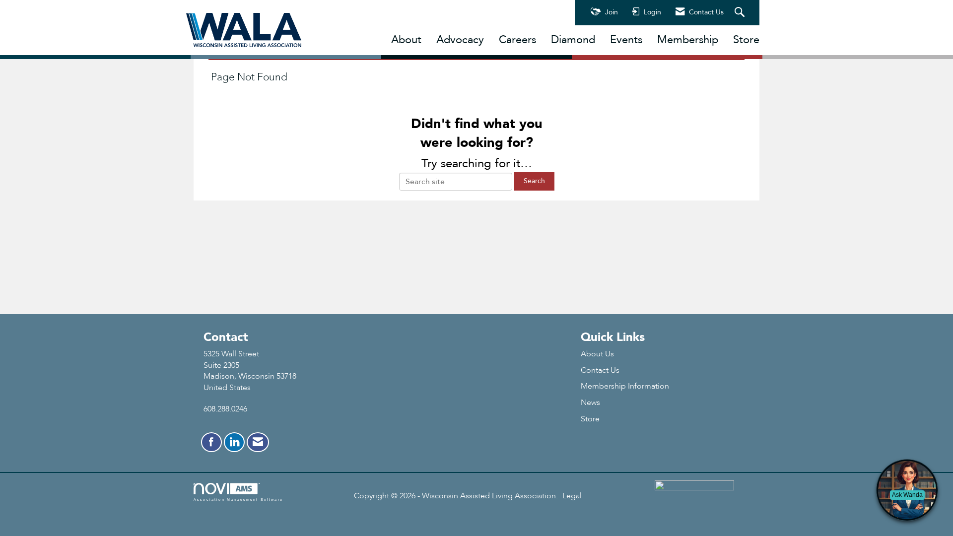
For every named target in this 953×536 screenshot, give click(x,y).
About (406, 39)
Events (626, 39)
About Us (597, 353)
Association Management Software (238, 499)
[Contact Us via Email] (258, 442)
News (590, 402)
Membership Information (625, 386)
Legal (572, 495)
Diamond (573, 39)
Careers (517, 39)
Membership (687, 39)
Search (534, 181)
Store (746, 39)
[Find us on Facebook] (211, 442)
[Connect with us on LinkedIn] (234, 442)
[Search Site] (741, 12)
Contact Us (600, 370)
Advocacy (460, 39)
